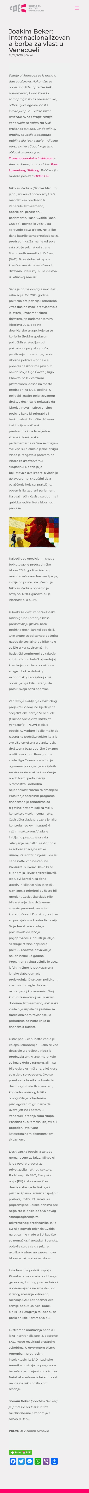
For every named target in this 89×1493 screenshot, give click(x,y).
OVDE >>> (41, 176)
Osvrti (29, 55)
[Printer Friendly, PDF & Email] (20, 1452)
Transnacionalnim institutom (31, 158)
